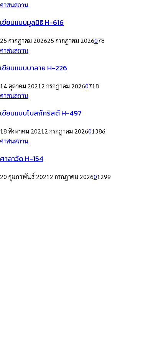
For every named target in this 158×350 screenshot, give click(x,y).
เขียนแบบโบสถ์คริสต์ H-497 (41, 112)
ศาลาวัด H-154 (21, 158)
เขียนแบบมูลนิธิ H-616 (32, 22)
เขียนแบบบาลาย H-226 (33, 67)
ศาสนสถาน (14, 5)
